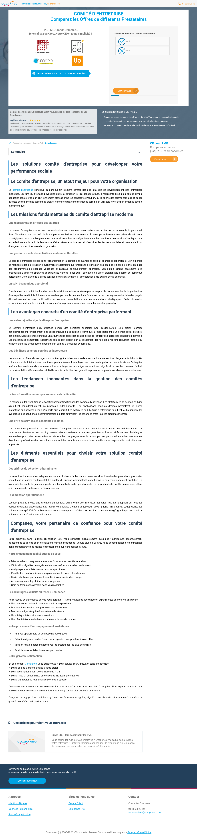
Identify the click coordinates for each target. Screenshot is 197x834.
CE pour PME (38, 143)
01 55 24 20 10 (136, 808)
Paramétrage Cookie (19, 814)
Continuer (124, 90)
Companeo (31, 663)
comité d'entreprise (22, 189)
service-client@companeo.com (144, 812)
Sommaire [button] (18, 151)
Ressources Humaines (22, 143)
